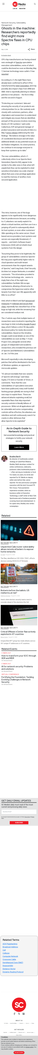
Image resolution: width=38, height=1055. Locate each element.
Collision (6, 953)
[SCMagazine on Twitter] (19, 1014)
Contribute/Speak (12, 1032)
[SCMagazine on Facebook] (14, 1014)
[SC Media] (18, 4)
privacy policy (29, 1047)
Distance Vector (9, 969)
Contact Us (21, 1023)
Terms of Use (27, 816)
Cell (4, 950)
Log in (15, 8)
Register (22, 8)
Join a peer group (30, 1032)
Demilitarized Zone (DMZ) (13, 963)
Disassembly (8, 966)
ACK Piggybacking (10, 944)
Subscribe (19, 822)
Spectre (19, 62)
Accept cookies (19, 1052)
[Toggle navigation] (3, 4)
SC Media (6, 1023)
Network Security (8, 23)
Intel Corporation (22, 86)
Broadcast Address (10, 947)
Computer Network (10, 956)
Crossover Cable (9, 959)
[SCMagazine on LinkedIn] (23, 1014)
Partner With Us (19, 1035)
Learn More (19, 447)
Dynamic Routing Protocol (13, 972)
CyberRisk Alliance (13, 1023)
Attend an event (21, 1032)
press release (12, 133)
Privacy (32, 1023)
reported (4, 74)
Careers (27, 1023)
